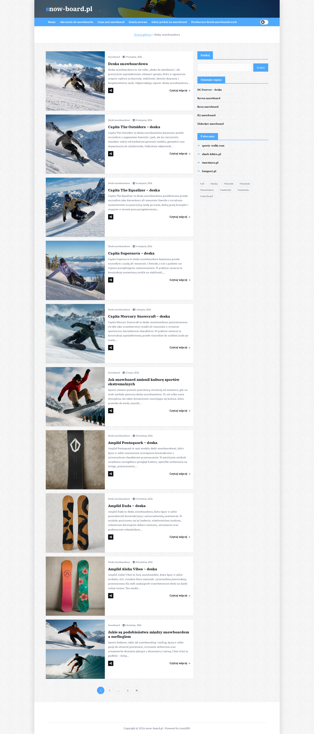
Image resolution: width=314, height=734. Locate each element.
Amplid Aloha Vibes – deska (132, 569)
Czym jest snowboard (111, 22)
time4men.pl (210, 162)
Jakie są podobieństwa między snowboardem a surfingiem (148, 634)
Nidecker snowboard (210, 124)
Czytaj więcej (179, 90)
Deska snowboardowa (128, 63)
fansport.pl (209, 171)
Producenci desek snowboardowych (214, 22)
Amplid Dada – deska (127, 505)
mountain (244, 189)
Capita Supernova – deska (131, 253)
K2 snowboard (206, 115)
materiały (226, 189)
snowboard (207, 196)
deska (215, 183)
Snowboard (114, 56)
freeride (229, 183)
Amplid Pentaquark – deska (132, 442)
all (203, 183)
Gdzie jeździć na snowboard (169, 22)
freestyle (245, 183)
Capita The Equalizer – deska (134, 190)
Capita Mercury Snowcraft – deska (139, 316)
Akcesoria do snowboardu (76, 22)
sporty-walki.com (213, 145)
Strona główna (142, 34)
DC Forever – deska (209, 89)
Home (52, 22)
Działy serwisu (138, 22)
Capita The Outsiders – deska (134, 126)
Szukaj (205, 55)
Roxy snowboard (207, 106)
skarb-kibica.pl (211, 154)
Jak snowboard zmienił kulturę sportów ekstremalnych (143, 381)
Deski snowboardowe (119, 120)
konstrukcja (208, 189)
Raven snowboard (208, 98)
